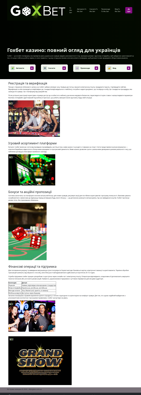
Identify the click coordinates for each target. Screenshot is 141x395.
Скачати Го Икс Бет (93, 10)
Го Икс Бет (70, 10)
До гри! (128, 10)
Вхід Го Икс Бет (117, 10)
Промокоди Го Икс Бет (105, 10)
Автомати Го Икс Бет (81, 10)
